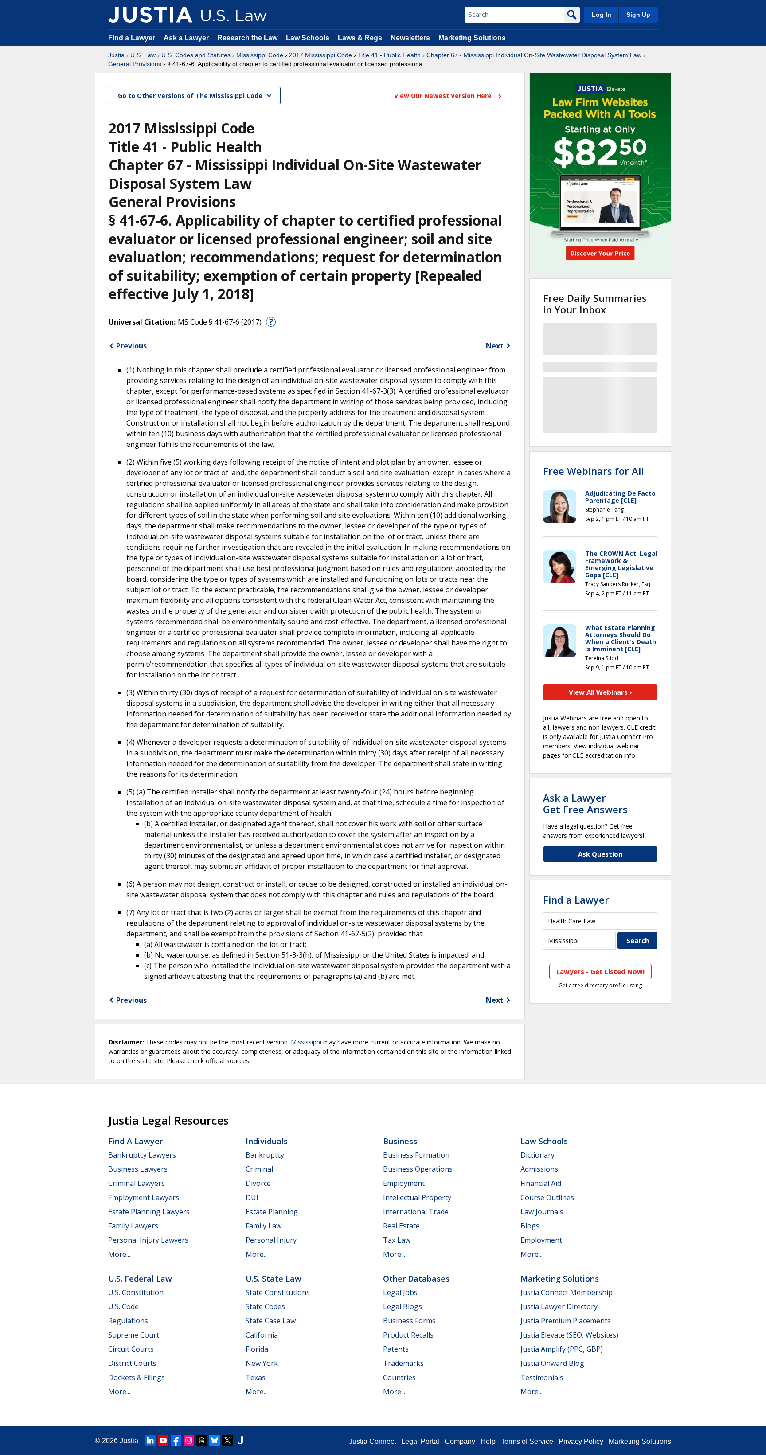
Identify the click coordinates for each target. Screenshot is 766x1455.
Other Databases (416, 1278)
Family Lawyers (133, 1226)
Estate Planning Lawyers (149, 1211)
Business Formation (416, 1155)
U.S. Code (123, 1306)
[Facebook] (176, 1440)
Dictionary (537, 1155)
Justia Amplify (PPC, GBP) (561, 1349)
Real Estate (401, 1226)
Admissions (539, 1169)
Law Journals (541, 1211)
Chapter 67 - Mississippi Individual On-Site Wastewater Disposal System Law (533, 55)
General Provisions (134, 63)
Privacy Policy (581, 1441)
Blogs (529, 1226)
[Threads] (201, 1440)
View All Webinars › (600, 692)
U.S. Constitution (136, 1292)
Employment (404, 1183)
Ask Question (600, 853)
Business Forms (409, 1321)
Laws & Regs (360, 38)
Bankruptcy (265, 1155)
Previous (131, 346)
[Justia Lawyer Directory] (240, 1440)
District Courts (132, 1363)
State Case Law (271, 1321)
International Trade (416, 1211)
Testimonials (541, 1377)
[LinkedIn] (150, 1440)
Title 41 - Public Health (389, 55)
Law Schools (307, 38)
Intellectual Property (417, 1197)
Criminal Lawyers (136, 1183)
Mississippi (306, 1042)
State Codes (265, 1306)
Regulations (128, 1321)
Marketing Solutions (472, 38)
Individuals (267, 1141)
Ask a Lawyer (187, 38)
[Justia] (150, 15)
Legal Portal (420, 1441)
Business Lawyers (138, 1169)
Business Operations (418, 1169)
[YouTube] (163, 1440)
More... (119, 1254)
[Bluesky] (214, 1440)
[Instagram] (189, 1440)
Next (495, 346)
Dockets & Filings (136, 1377)
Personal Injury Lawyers (148, 1240)
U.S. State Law (273, 1278)
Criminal (259, 1169)
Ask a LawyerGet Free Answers (585, 803)
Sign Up (638, 14)
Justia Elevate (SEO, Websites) (569, 1335)
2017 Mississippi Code (320, 55)
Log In (601, 14)
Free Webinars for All (593, 471)
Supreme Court (133, 1335)
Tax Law (396, 1240)
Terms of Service (527, 1441)
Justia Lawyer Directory (559, 1306)
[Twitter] (227, 1440)
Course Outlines (547, 1197)
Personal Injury (271, 1240)
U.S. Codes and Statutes (196, 55)
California (262, 1335)
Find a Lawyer (131, 38)
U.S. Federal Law (140, 1278)
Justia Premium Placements (565, 1321)
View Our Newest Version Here (443, 95)
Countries (399, 1377)
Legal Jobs (400, 1292)
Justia (116, 55)
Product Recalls (408, 1335)
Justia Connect (372, 1441)
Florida (257, 1349)
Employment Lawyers (143, 1197)
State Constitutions (278, 1292)
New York (262, 1363)
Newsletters (410, 38)
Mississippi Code (259, 55)
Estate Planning (272, 1211)
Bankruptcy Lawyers (142, 1155)
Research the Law (247, 38)
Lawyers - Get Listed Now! (600, 971)
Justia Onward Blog (552, 1363)
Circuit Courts (131, 1349)
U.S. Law (143, 55)
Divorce (258, 1183)
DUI (252, 1197)
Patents (396, 1349)
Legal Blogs (402, 1306)
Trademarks (403, 1363)
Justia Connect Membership (566, 1292)
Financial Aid (540, 1183)
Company (460, 1441)
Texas (256, 1377)
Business (400, 1141)
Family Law (263, 1226)
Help (488, 1441)
